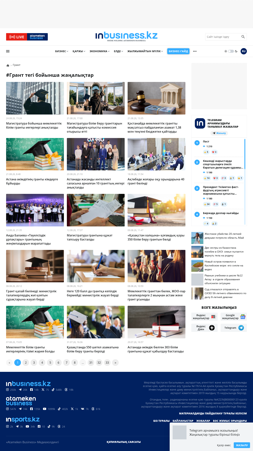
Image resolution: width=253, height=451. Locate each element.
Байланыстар (183, 421)
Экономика (98, 51)
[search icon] (243, 37)
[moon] (236, 51)
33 (107, 363)
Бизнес (60, 51)
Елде (117, 51)
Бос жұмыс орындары (230, 421)
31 (91, 363)
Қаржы (78, 51)
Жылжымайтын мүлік (144, 51)
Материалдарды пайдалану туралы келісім (213, 413)
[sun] (225, 51)
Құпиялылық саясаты (124, 442)
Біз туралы (161, 421)
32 (99, 363)
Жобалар (203, 421)
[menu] (8, 51)
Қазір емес (224, 445)
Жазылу (242, 445)
